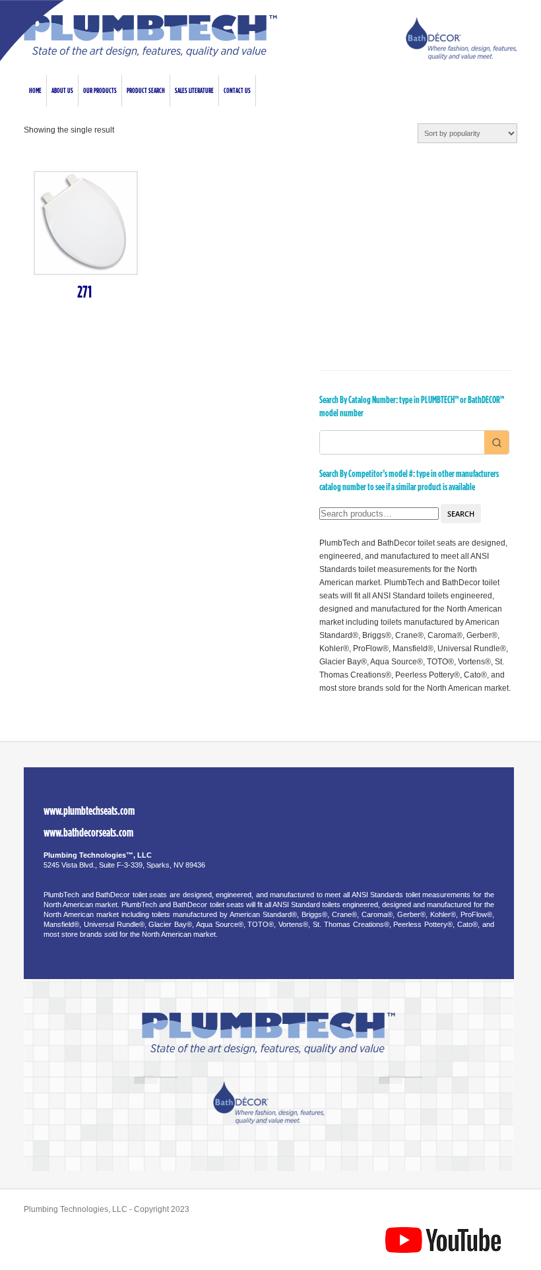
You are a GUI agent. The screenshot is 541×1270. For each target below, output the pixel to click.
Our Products (100, 90)
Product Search (146, 90)
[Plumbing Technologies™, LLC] (150, 54)
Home (35, 90)
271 (84, 292)
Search (460, 514)
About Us (62, 90)
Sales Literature (194, 90)
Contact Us (237, 90)
